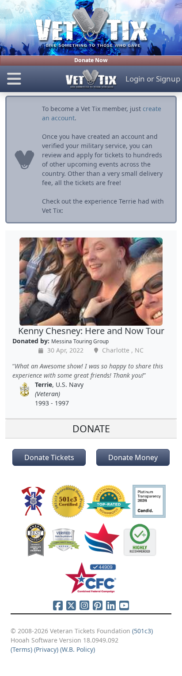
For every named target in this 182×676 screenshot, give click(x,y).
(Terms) (21, 649)
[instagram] (84, 605)
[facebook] (58, 605)
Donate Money (133, 457)
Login (135, 79)
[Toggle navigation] (30, 79)
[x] (71, 605)
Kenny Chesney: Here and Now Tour (91, 331)
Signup (168, 79)
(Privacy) (46, 649)
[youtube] (124, 605)
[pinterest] (97, 605)
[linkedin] (111, 605)
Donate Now (91, 60)
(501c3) (142, 631)
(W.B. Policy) (77, 649)
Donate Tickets (49, 457)
